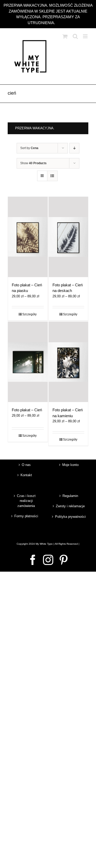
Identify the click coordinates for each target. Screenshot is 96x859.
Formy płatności (26, 516)
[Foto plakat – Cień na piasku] (28, 237)
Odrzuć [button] (62, 23)
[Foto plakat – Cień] (28, 362)
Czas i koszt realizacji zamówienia (26, 501)
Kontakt (26, 475)
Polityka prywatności (70, 517)
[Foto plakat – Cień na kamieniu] (68, 362)
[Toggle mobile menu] (85, 36)
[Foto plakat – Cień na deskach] (68, 237)
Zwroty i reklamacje (70, 506)
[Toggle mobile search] (75, 36)
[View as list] (52, 176)
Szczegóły (29, 314)
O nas (26, 465)
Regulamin (70, 496)
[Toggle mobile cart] (65, 36)
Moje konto (70, 465)
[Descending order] (74, 148)
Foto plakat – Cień (27, 410)
